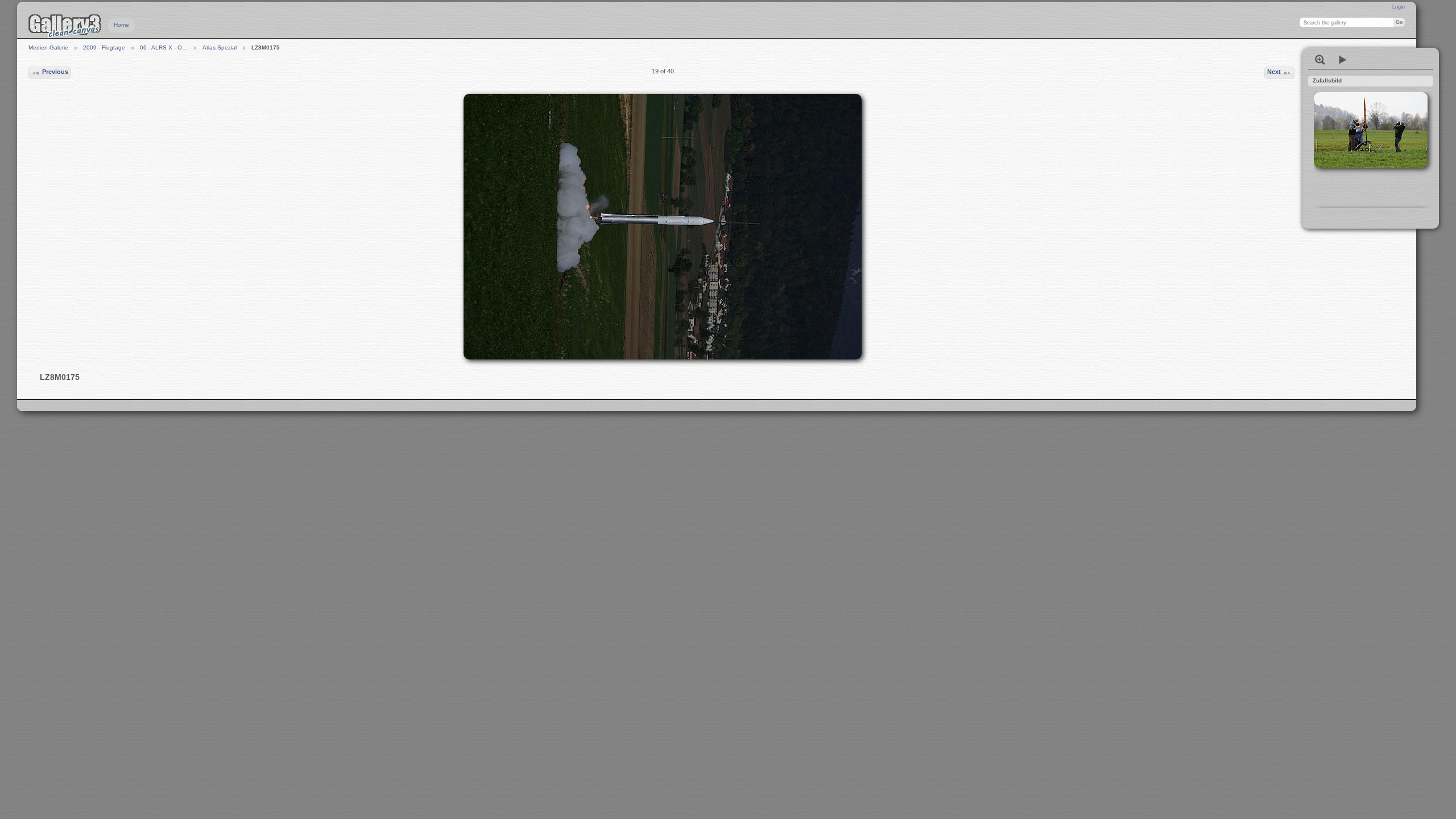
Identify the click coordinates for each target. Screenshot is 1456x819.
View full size (1320, 59)
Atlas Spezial (219, 47)
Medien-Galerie (48, 47)
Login (1398, 7)
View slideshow (1342, 59)
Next (1274, 71)
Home (121, 25)
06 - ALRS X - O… (164, 47)
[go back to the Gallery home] (64, 25)
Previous (55, 71)
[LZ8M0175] (662, 226)
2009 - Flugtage (104, 47)
